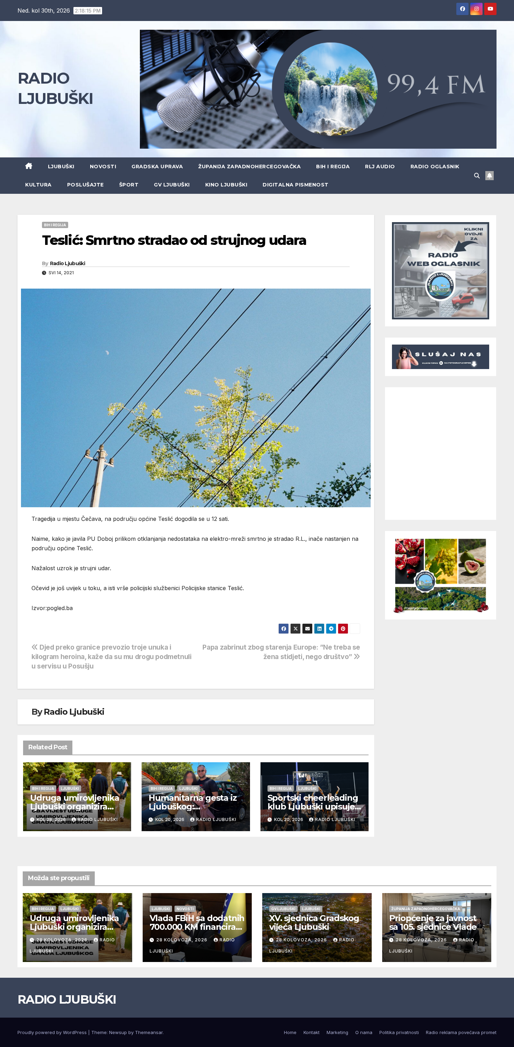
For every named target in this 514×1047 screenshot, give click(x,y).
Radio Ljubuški (67, 263)
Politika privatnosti (399, 1032)
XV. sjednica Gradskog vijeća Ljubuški (314, 922)
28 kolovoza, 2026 (62, 939)
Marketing (337, 1032)
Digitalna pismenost (296, 185)
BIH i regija (333, 166)
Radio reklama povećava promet (461, 1032)
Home (290, 1032)
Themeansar (149, 1032)
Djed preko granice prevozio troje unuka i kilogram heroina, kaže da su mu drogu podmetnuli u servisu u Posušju (111, 656)
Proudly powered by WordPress (52, 1032)
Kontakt (312, 1032)
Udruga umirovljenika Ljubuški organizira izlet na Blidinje (74, 806)
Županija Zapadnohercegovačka (249, 166)
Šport (129, 185)
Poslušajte (85, 185)
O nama (363, 1032)
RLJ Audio (380, 166)
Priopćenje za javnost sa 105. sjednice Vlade (433, 922)
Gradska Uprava (157, 166)
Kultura (38, 185)
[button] (477, 175)
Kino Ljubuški (226, 185)
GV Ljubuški (172, 185)
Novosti (103, 166)
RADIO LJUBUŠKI (66, 999)
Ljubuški (61, 166)
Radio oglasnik (435, 166)
